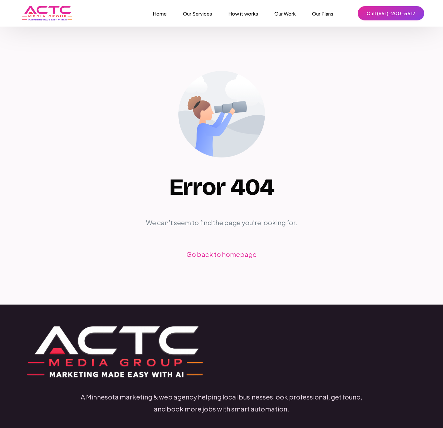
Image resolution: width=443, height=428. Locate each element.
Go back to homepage (221, 254)
